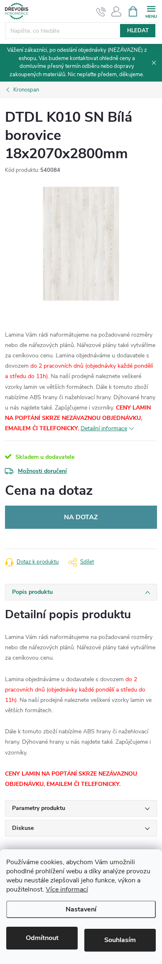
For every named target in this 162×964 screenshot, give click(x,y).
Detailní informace (104, 428)
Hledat (138, 30)
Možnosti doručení (42, 471)
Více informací (67, 889)
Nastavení (81, 909)
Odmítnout (42, 937)
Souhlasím (120, 940)
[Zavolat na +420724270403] (101, 11)
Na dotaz (81, 517)
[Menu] (151, 11)
